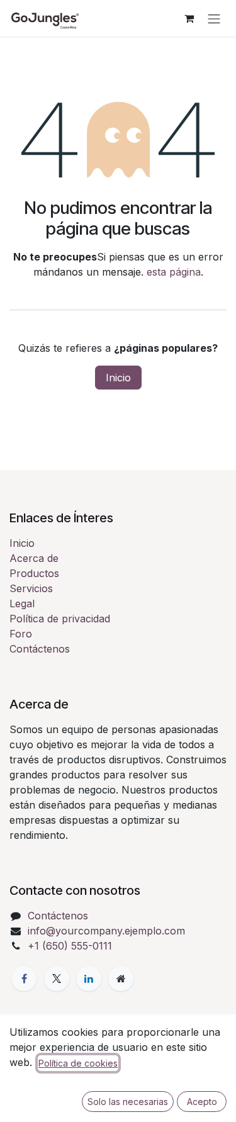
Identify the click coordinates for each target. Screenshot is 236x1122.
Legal (22, 603)
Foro (20, 633)
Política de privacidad (59, 618)
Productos (34, 573)
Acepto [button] (202, 1101)
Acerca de (34, 558)
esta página (174, 272)
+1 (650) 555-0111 (70, 946)
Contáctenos (39, 648)
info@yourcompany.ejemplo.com (106, 930)
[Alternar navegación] (214, 18)
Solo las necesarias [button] (127, 1101)
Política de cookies (78, 1063)
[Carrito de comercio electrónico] (188, 18)
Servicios (31, 588)
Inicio (118, 377)
